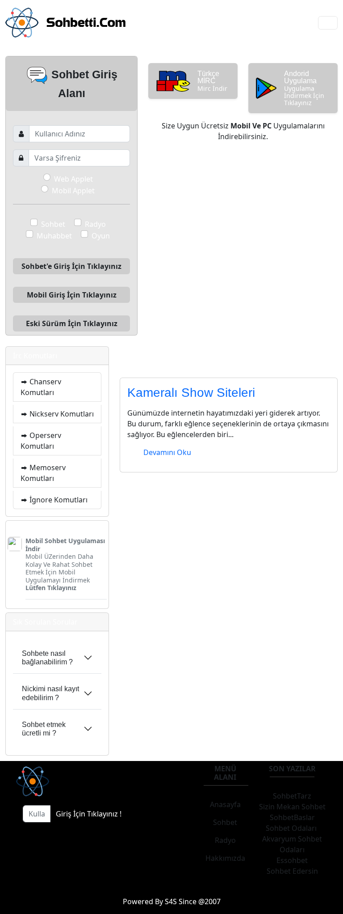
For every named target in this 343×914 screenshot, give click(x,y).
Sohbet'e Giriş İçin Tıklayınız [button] (71, 266)
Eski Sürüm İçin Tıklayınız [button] (71, 323)
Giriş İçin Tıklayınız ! (88, 814)
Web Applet (73, 179)
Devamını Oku (167, 452)
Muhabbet (54, 236)
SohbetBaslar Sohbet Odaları (292, 822)
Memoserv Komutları (43, 473)
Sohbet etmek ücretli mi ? (44, 729)
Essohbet (292, 860)
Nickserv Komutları (61, 414)
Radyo (95, 224)
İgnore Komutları (58, 500)
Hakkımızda (225, 858)
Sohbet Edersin (292, 871)
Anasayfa (225, 804)
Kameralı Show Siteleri (191, 393)
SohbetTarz (292, 796)
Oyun (101, 236)
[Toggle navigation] (328, 23)
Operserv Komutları (41, 440)
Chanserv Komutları (41, 387)
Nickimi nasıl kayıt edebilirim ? (50, 693)
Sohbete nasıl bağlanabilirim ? (47, 658)
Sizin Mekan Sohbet (292, 807)
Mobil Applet (73, 191)
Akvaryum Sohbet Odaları (292, 844)
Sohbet (53, 224)
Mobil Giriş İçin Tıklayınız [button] (72, 295)
